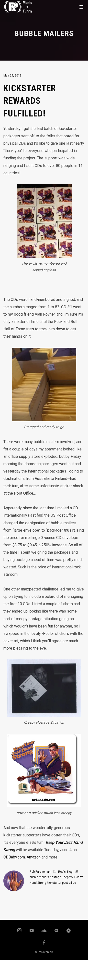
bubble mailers (39, 877)
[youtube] (32, 933)
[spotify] (56, 931)
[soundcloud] (44, 931)
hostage (55, 877)
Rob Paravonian (40, 871)
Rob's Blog (65, 871)
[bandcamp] (69, 931)
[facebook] (44, 943)
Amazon (34, 857)
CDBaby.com (14, 857)
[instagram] (19, 931)
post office (69, 882)
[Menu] (81, 6)
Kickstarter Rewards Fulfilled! (29, 101)
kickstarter (54, 882)
